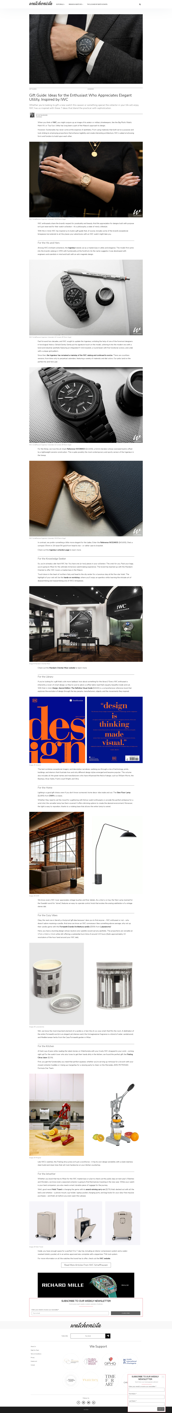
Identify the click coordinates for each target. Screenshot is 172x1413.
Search (140, 4)
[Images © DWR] (86, 853)
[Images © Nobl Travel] (46, 1223)
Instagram (83, 1402)
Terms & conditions (36, 1354)
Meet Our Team (35, 1350)
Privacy (33, 1357)
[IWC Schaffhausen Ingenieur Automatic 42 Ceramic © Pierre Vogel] (86, 297)
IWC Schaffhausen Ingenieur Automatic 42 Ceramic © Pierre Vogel (50, 337)
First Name (132, 1394)
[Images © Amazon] (86, 730)
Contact (33, 1365)
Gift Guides (33, 89)
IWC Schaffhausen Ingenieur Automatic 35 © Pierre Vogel (47, 219)
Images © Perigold (35, 1158)
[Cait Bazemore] (32, 115)
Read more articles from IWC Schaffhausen (86, 1265)
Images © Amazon (35, 765)
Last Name (132, 1401)
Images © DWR (34, 896)
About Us (33, 1346)
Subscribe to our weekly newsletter (86, 1301)
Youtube (88, 1402)
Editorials (60, 4)
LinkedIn (93, 1402)
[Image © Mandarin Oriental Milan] (86, 624)
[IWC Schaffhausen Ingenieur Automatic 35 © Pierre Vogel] (86, 179)
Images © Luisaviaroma (36, 1027)
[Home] (41, 3)
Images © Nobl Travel (36, 1247)
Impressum (34, 1361)
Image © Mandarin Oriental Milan (39, 664)
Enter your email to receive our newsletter (45, 1310)
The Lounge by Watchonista (97, 4)
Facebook (78, 1402)
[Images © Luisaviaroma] (86, 984)
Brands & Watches (75, 4)
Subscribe (65, 1336)
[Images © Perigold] (86, 1115)
